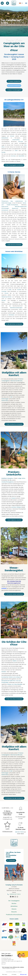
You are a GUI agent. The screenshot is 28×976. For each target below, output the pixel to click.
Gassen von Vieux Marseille (14, 684)
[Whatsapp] (17, 896)
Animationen (4, 210)
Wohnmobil (4, 400)
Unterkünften (15, 139)
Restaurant (15, 208)
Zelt (11, 397)
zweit (16, 150)
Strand (12, 136)
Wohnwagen (5, 399)
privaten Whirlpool (17, 507)
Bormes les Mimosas (16, 380)
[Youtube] (13, 896)
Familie (3, 152)
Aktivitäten (11, 315)
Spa (12, 201)
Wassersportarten (6, 297)
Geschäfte (21, 156)
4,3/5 (7, 829)
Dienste (14, 909)
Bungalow (10, 478)
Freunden (4, 291)
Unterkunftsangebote (7, 482)
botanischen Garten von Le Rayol (10, 677)
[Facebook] (10, 896)
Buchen (14, 903)
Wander (3, 300)
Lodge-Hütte (21, 478)
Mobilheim (4, 478)
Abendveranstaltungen (16, 307)
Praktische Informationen (14, 914)
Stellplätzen (4, 138)
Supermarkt (4, 206)
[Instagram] (15, 896)
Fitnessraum (4, 201)
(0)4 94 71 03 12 (19, 832)
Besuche (14, 912)
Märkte (15, 661)
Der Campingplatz (14, 900)
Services (20, 141)
